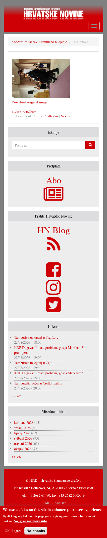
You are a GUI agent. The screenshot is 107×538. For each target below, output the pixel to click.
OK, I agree (13, 530)
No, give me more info (30, 521)
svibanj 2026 (23, 438)
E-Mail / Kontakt (54, 502)
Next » (65, 116)
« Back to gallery (24, 111)
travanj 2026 (23, 443)
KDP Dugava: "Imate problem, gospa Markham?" (49, 373)
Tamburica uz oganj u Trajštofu (36, 337)
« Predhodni (49, 116)
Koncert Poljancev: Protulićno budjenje (39, 41)
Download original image (30, 102)
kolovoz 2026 (23, 422)
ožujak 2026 (22, 448)
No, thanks (36, 531)
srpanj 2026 (22, 427)
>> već (16, 395)
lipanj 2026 (22, 433)
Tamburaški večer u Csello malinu (38, 383)
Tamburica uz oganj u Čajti (33, 362)
